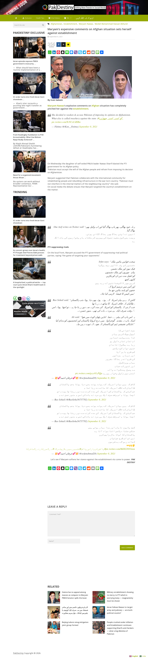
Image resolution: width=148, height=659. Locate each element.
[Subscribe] (68, 44)
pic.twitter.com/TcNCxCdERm (66, 121)
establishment (80, 108)
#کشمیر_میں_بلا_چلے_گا (67, 448)
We (67, 18)
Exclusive (28, 18)
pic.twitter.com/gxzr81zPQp (88, 373)
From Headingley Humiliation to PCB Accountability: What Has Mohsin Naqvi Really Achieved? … (28, 137)
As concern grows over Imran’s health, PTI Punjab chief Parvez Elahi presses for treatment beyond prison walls (29, 252)
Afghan (95, 105)
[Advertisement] (91, 146)
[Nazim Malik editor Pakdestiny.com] (29, 316)
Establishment (70, 24)
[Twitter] (63, 44)
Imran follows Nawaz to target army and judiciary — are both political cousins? (120, 610)
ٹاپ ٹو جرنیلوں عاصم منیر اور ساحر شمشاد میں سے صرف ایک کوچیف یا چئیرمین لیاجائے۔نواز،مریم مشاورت (75, 610)
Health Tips (40, 18)
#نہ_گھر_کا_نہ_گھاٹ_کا (40, 448)
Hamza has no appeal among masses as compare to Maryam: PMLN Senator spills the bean (75, 595)
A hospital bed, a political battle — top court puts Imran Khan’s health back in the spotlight (29, 284)
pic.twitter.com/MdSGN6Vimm (120, 448)
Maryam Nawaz (86, 24)
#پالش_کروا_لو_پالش (93, 448)
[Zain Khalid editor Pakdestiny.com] (29, 308)
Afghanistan (56, 24)
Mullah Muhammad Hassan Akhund (111, 24)
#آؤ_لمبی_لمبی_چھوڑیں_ (110, 118)
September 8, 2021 (88, 126)
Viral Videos (55, 18)
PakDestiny (18, 653)
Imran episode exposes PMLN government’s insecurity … (25, 62)
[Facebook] (58, 44)
